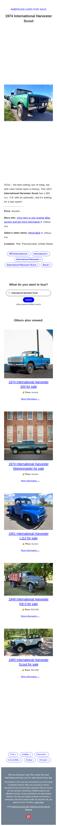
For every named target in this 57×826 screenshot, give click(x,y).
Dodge (29, 760)
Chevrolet (40, 754)
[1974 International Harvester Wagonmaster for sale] (28, 459)
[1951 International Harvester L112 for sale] (28, 529)
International (40, 254)
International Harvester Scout (21, 265)
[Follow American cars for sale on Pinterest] (28, 818)
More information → (30, 399)
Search (28, 300)
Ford (12, 754)
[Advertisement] (28, 54)
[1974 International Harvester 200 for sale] (28, 377)
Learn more (39, 802)
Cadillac (25, 754)
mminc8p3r (34, 233)
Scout (46, 265)
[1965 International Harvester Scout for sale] (28, 655)
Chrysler (43, 760)
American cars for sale (28, 9)
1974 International (18, 254)
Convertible (13, 760)
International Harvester (27, 259)
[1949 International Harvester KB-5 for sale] (28, 595)
